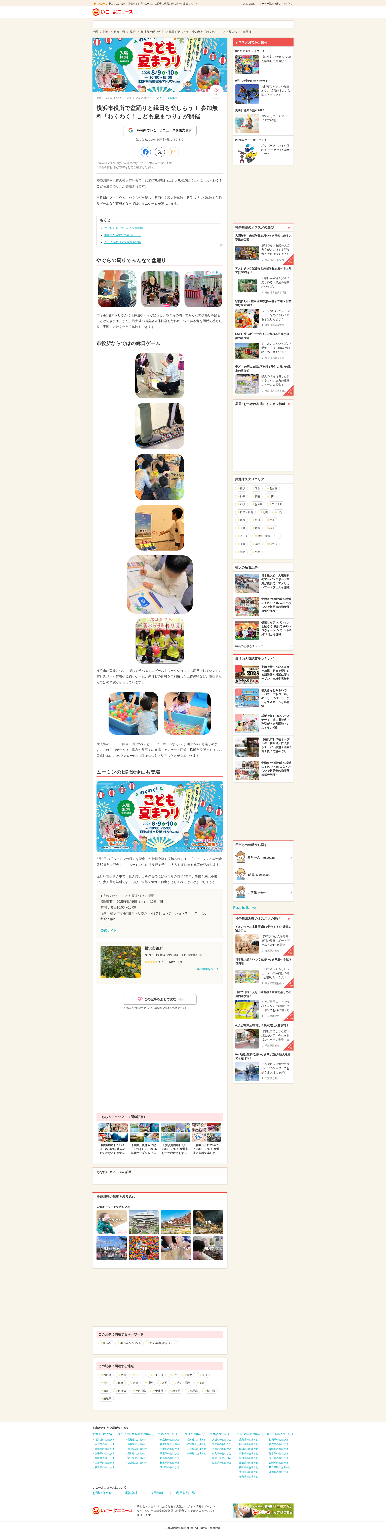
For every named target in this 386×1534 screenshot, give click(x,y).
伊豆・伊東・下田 (267, 536)
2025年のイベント (130, 1343)
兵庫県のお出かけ (221, 1448)
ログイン (289, 3)
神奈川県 (140, 1390)
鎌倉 (120, 1382)
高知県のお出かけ (249, 1467)
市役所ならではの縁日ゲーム (122, 235)
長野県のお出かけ (137, 1439)
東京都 (122, 1390)
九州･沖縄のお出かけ (280, 1434)
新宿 (189, 1374)
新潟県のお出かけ (137, 1448)
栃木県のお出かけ (169, 1462)
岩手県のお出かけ (104, 1453)
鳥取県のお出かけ (249, 1453)
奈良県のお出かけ (221, 1453)
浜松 (257, 544)
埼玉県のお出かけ (169, 1453)
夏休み (107, 1343)
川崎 (150, 1382)
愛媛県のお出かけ (249, 1462)
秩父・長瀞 (183, 1382)
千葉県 (159, 1390)
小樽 (257, 551)
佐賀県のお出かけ (278, 1444)
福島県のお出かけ (104, 1467)
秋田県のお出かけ (104, 1458)
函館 (242, 551)
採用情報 (156, 1493)
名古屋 (273, 488)
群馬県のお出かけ (169, 1458)
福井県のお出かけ (137, 1462)
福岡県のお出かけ (278, 1439)
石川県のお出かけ (137, 1453)
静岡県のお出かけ (197, 1453)
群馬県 (194, 1390)
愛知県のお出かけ (197, 1439)
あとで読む (249, 3)
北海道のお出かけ (104, 1439)
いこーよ (102, 3)
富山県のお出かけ (137, 1458)
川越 (164, 1382)
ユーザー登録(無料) (269, 3)
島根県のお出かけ (249, 1458)
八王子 (139, 1374)
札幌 (265, 512)
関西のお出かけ (219, 1434)
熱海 (257, 528)
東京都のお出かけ (169, 1439)
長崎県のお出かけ (278, 1448)
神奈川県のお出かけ (171, 1444)
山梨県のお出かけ (137, 1444)
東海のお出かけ (195, 1434)
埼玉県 (176, 1390)
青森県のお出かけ (104, 1448)
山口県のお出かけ (249, 1448)
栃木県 (211, 1390)
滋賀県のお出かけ (221, 1462)
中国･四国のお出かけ (250, 1434)
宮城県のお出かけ (104, 1444)
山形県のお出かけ (104, 1462)
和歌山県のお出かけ (223, 1458)
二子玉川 (158, 1374)
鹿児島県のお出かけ (280, 1467)
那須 (106, 1390)
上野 (175, 1374)
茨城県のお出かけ (169, 1467)
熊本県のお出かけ (278, 1453)
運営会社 (131, 1493)
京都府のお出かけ (221, 1444)
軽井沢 (273, 544)
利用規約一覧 (185, 1493)
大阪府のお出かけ (221, 1439)
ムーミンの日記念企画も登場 (122, 242)
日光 (201, 1382)
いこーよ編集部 (168, 98)
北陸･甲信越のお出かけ (140, 1434)
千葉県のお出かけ (169, 1448)
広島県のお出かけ (249, 1439)
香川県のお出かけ (249, 1472)
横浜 (106, 1382)
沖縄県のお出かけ (278, 1472)
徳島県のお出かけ (249, 1476)
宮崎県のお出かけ (278, 1462)
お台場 (107, 1374)
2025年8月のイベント (163, 1343)
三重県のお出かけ (197, 1448)
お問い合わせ (102, 1493)
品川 (123, 1374)
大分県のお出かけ (278, 1458)
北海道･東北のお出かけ (107, 1434)
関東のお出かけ (167, 1434)
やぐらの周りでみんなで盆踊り (124, 227)
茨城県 (107, 1398)
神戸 (242, 496)
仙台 (257, 488)
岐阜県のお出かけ (197, 1444)
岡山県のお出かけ (249, 1444)
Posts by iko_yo (244, 907)
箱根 (135, 1382)
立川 (204, 1374)
